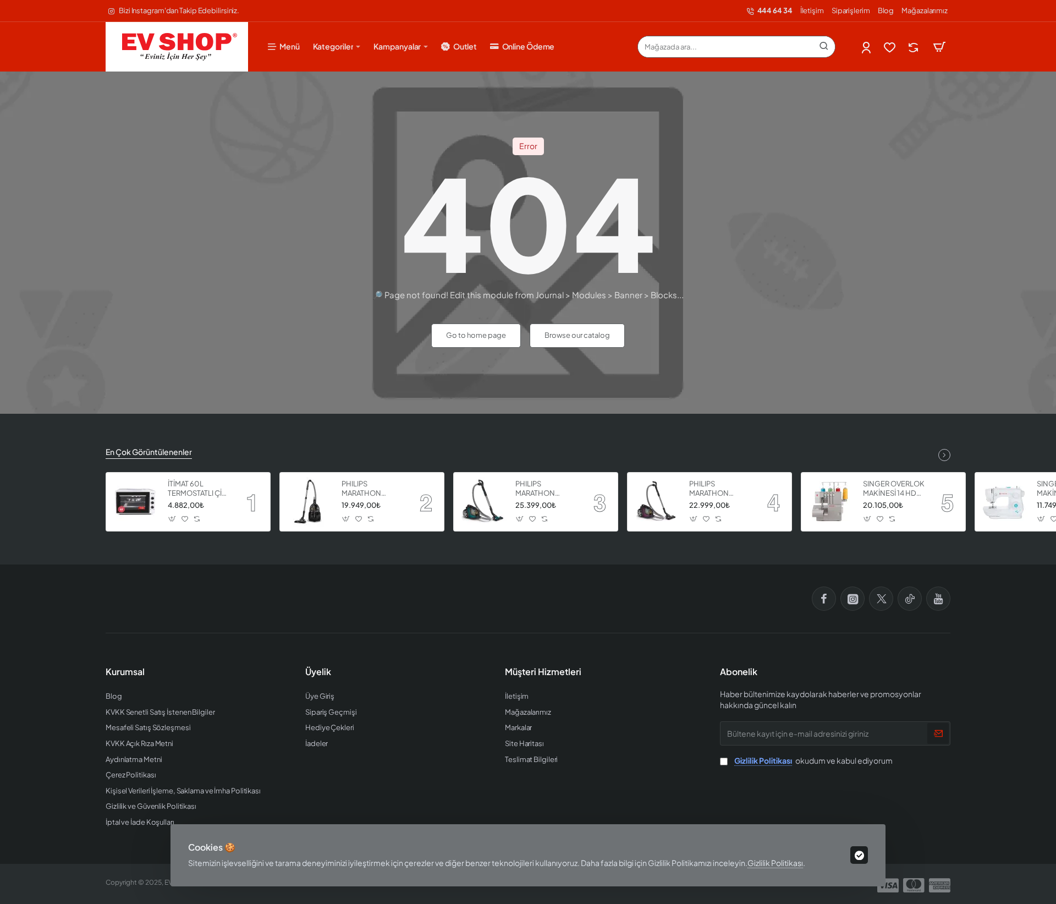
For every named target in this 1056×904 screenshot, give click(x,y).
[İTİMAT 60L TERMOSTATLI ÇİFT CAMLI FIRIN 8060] (135, 502)
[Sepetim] (939, 47)
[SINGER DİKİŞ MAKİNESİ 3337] (1004, 502)
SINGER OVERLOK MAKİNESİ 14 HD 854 (894, 488)
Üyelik (318, 671)
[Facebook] (824, 599)
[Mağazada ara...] (824, 46)
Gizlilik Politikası (775, 863)
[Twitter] (881, 599)
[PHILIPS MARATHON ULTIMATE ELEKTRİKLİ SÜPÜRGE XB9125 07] (309, 502)
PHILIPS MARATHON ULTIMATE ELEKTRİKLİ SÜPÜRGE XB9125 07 (372, 488)
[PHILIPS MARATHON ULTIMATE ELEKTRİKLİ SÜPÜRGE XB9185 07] (483, 502)
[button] (172, 518)
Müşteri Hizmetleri (543, 671)
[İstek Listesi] (891, 47)
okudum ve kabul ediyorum (813, 760)
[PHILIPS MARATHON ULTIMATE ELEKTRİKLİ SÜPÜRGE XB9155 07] (656, 502)
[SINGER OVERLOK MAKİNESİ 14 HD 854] (830, 502)
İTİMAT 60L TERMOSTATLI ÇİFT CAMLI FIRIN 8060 (199, 488)
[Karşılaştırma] (914, 47)
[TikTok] (910, 599)
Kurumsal (125, 671)
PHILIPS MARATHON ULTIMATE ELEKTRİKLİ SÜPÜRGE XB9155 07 (719, 488)
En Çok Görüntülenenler (149, 452)
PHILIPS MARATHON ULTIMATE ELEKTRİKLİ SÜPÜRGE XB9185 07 (545, 488)
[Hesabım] (867, 47)
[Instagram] (852, 599)
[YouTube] (938, 599)
